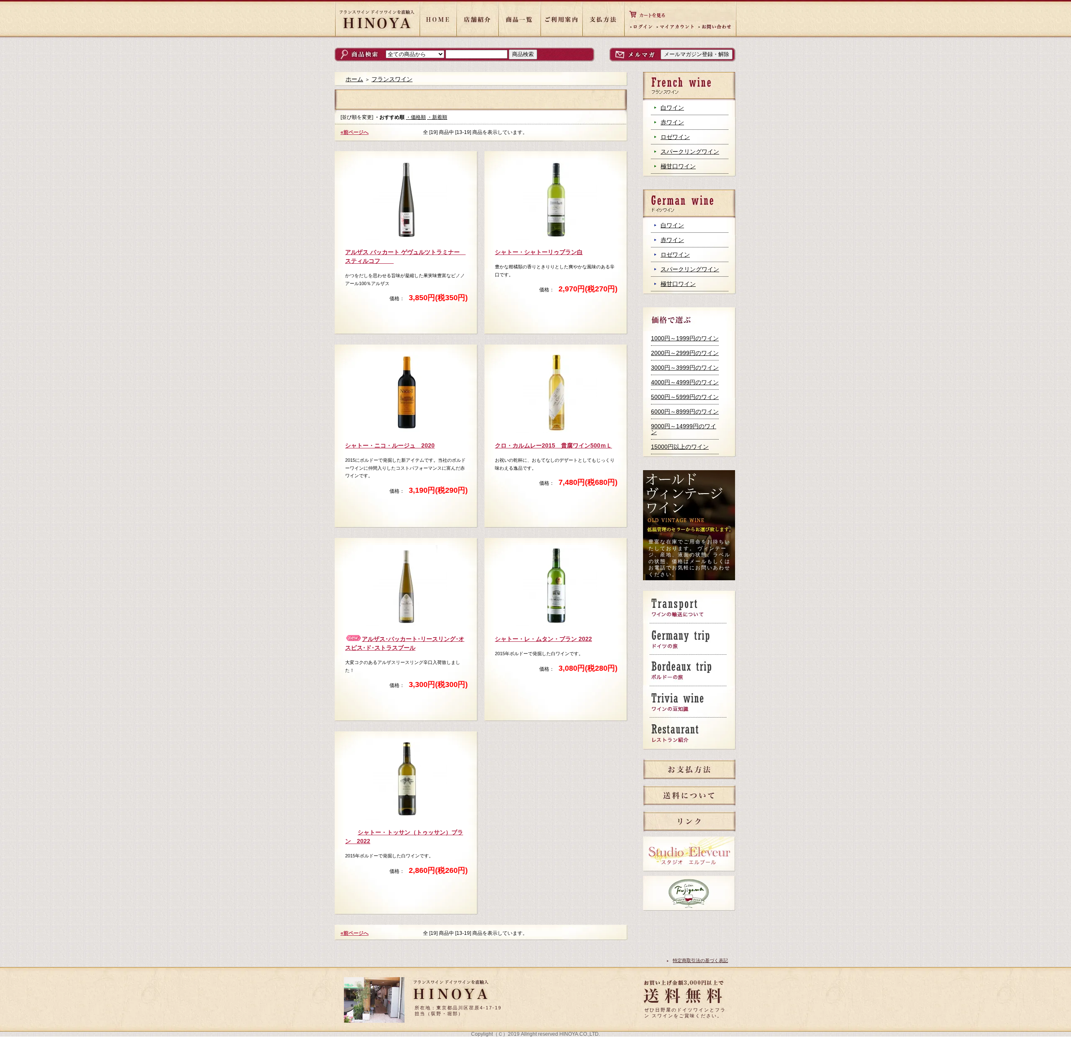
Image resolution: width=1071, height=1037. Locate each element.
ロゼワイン (675, 137)
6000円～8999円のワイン (685, 411)
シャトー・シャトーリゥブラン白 (539, 252)
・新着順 (437, 117)
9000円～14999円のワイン (683, 429)
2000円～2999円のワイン (685, 353)
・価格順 (416, 117)
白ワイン (672, 107)
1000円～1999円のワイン (685, 338)
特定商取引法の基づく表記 (700, 960)
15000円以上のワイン (680, 446)
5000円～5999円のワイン (685, 397)
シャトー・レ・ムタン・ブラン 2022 (543, 639)
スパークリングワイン (690, 151)
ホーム (354, 79)
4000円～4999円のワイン (685, 382)
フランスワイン (392, 79)
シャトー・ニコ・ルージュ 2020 (390, 445)
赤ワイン (672, 122)
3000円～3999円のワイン (685, 367)
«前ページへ (355, 132)
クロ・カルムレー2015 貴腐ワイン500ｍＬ (553, 445)
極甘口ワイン (678, 166)
